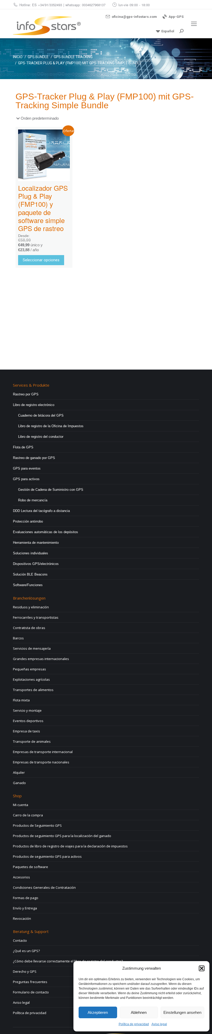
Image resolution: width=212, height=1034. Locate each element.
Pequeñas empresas (29, 669)
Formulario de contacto (31, 992)
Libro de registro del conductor (40, 437)
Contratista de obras (29, 627)
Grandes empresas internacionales (41, 658)
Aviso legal (159, 1024)
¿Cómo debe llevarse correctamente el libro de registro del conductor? (68, 961)
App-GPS (176, 17)
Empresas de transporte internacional (43, 751)
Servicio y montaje (27, 710)
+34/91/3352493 (50, 4)
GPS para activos (26, 479)
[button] (201, 968)
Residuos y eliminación (31, 607)
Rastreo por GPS (26, 394)
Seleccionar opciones (41, 260)
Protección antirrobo (28, 521)
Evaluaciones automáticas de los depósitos (45, 532)
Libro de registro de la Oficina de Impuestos (51, 426)
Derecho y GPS (24, 971)
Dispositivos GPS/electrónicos (36, 564)
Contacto (20, 940)
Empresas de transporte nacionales (41, 762)
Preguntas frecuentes (30, 981)
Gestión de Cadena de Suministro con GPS (50, 490)
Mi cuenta (20, 804)
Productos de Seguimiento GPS (37, 825)
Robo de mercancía (32, 500)
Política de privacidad (134, 1024)
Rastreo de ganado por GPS (34, 458)
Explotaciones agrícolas (31, 679)
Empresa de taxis (26, 731)
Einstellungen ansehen (182, 1012)
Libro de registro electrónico (33, 405)
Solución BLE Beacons (30, 574)
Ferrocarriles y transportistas (35, 617)
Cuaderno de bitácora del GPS (41, 415)
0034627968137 (93, 4)
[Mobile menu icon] (194, 24)
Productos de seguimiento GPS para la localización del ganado (62, 835)
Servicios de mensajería (32, 648)
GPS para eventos (27, 468)
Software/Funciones (28, 585)
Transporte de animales (32, 741)
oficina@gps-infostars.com (134, 17)
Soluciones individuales (30, 553)
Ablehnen (139, 1012)
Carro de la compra (28, 815)
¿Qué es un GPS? (26, 950)
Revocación (22, 918)
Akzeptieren (98, 1012)
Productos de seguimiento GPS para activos (47, 856)
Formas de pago (25, 897)
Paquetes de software (30, 866)
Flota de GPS (23, 447)
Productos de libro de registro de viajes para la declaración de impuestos (70, 846)
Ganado (19, 782)
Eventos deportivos (28, 720)
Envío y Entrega (25, 908)
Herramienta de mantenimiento (36, 543)
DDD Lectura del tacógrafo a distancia (41, 511)
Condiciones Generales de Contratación (44, 887)
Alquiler (19, 772)
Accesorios (21, 877)
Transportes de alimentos (33, 689)
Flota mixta (21, 700)
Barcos (18, 638)
